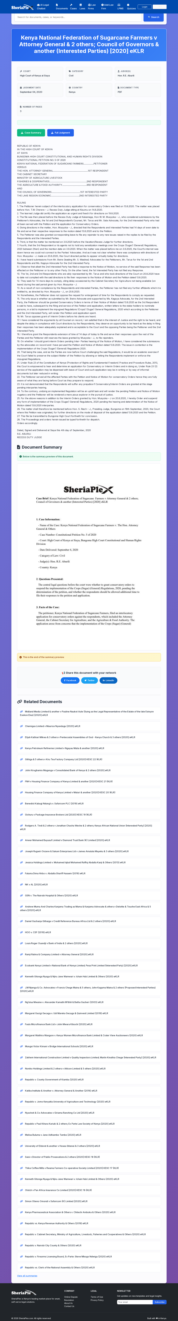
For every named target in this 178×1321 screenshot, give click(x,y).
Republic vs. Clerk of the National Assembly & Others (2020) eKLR (59, 1267)
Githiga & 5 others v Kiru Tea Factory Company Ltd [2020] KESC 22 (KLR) (63, 759)
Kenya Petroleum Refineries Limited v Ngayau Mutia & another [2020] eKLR (64, 748)
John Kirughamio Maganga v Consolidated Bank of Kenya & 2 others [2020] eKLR (67, 770)
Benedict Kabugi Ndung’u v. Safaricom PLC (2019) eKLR (54, 803)
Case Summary (33, 132)
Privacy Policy (97, 1300)
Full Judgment (62, 132)
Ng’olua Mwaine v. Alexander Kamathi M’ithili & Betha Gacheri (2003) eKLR (63, 1002)
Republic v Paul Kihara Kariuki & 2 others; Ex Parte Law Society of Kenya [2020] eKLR (69, 1123)
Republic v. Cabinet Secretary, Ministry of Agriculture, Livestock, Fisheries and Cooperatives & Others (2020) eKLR (85, 1234)
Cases (73, 8)
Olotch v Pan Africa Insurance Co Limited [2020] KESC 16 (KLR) (58, 1190)
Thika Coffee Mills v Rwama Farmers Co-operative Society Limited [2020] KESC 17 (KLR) (71, 1168)
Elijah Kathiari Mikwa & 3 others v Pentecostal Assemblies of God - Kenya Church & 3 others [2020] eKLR (79, 737)
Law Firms (92, 6)
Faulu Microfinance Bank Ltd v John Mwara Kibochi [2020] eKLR (58, 1024)
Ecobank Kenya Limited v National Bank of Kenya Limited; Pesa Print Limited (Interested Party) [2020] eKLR (81, 965)
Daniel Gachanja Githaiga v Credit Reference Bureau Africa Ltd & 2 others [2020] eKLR (70, 921)
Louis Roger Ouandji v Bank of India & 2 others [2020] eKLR (56, 943)
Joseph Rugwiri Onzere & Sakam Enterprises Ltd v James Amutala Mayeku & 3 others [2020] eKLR (76, 851)
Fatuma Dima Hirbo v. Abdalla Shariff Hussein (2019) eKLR (54, 873)
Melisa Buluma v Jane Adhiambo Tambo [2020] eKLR (52, 1134)
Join (160, 7)
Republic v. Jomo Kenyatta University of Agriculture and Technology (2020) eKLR (67, 1101)
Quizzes (131, 8)
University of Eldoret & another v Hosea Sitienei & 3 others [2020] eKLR (62, 1146)
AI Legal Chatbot (43, 6)
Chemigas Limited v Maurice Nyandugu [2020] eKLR (52, 726)
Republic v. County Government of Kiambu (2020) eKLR (54, 1079)
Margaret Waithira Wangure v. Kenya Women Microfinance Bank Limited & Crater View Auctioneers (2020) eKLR (83, 1035)
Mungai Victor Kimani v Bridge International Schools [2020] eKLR (58, 1046)
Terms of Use (97, 1297)
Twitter (91, 680)
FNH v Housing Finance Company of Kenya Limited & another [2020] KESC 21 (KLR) (68, 781)
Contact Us (69, 1306)
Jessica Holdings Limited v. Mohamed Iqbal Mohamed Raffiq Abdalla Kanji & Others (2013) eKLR (75, 862)
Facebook (71, 680)
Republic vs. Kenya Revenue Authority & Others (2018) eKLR (56, 1223)
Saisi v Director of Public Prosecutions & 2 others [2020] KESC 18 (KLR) (62, 1157)
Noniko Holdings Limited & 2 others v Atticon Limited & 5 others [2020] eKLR (65, 1068)
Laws (82, 8)
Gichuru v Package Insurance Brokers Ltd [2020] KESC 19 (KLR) (58, 814)
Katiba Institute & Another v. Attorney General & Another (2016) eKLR (60, 1090)
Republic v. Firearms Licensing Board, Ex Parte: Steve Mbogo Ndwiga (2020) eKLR (68, 1256)
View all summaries (27, 1275)
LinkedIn (110, 680)
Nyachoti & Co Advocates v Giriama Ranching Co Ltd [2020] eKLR (59, 1112)
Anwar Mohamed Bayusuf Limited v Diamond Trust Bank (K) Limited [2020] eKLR (67, 840)
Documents (62, 8)
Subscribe (160, 1302)
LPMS (120, 8)
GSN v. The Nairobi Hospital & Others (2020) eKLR (51, 895)
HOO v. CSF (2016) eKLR (37, 932)
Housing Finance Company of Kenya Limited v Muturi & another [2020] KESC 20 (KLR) (69, 792)
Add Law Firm (107, 6)
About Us (68, 1303)
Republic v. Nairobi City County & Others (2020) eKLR (52, 1245)
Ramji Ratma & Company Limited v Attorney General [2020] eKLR (59, 954)
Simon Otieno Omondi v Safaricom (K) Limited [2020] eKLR (55, 1201)
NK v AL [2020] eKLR (36, 884)
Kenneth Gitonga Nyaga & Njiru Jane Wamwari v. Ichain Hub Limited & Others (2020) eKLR (71, 976)
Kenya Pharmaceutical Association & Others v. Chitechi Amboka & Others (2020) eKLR (70, 1212)
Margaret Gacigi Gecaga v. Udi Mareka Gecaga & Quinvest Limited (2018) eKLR (66, 1013)
